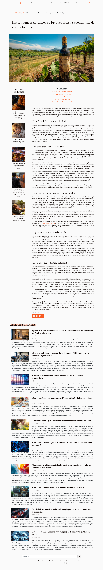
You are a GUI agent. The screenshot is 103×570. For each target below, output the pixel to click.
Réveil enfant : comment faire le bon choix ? (19, 141)
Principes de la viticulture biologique (62, 91)
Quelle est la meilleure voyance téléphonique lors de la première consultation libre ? (19, 115)
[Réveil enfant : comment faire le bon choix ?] (18, 130)
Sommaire (63, 88)
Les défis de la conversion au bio (62, 94)
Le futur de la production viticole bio (62, 102)
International (41, 3)
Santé (52, 3)
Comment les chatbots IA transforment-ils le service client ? (58, 487)
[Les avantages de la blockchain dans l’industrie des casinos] (18, 154)
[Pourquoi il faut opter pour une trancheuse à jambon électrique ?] (18, 207)
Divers (78, 3)
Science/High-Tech (65, 3)
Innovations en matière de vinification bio (62, 97)
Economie (29, 3)
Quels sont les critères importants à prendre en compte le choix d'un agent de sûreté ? (18, 192)
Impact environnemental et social (62, 99)
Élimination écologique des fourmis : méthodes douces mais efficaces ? (62, 421)
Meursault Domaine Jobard (47, 223)
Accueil (11, 13)
